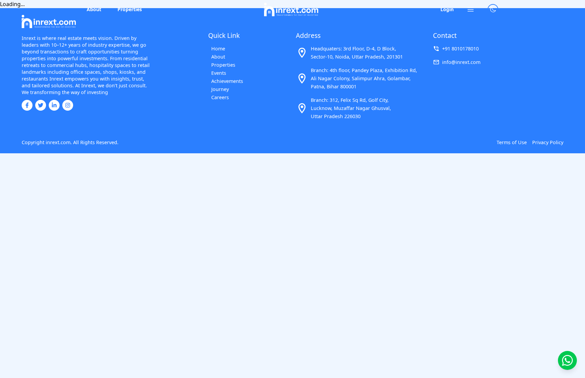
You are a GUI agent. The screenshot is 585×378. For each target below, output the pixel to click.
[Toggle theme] (493, 9)
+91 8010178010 (460, 48)
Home (218, 48)
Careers (220, 97)
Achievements (227, 81)
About (94, 9)
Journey (220, 89)
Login (447, 9)
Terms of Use (512, 142)
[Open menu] (471, 9)
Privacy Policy (547, 142)
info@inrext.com (461, 62)
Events (218, 73)
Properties (129, 9)
